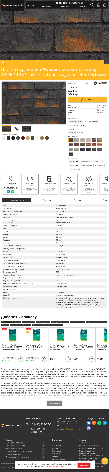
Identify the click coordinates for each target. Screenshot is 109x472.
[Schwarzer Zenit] (71, 154)
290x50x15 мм (97, 161)
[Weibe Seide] (88, 140)
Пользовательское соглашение (91, 456)
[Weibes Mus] (76, 140)
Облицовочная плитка (15, 443)
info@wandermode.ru (71, 429)
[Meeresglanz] (94, 149)
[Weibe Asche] (76, 149)
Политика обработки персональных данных (87, 452)
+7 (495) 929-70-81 (10, 188)
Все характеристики (74, 118)
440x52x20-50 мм (86, 165)
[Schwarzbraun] (82, 145)
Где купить (64, 6)
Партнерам (46, 6)
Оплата (55, 448)
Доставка (82, 443)
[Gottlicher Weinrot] (99, 149)
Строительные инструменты (17, 457)
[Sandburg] (99, 140)
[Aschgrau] (71, 149)
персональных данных (56, 466)
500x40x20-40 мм (75, 169)
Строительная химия (14, 454)
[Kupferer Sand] (76, 145)
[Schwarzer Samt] (82, 149)
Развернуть (53, 403)
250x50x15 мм (85, 161)
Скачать (55, 456)
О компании (56, 446)
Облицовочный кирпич (15, 446)
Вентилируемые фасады (15, 449)
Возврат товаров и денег (88, 446)
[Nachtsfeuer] (71, 145)
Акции (54, 443)
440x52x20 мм (74, 165)
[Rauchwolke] (82, 140)
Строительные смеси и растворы (19, 451)
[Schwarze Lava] (88, 149)
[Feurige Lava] (99, 145)
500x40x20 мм (99, 165)
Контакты (82, 6)
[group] (30, 184)
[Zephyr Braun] (94, 145)
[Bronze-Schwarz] (94, 140)
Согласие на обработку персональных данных (88, 459)
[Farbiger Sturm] (88, 145)
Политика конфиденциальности (91, 448)
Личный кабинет (58, 459)
